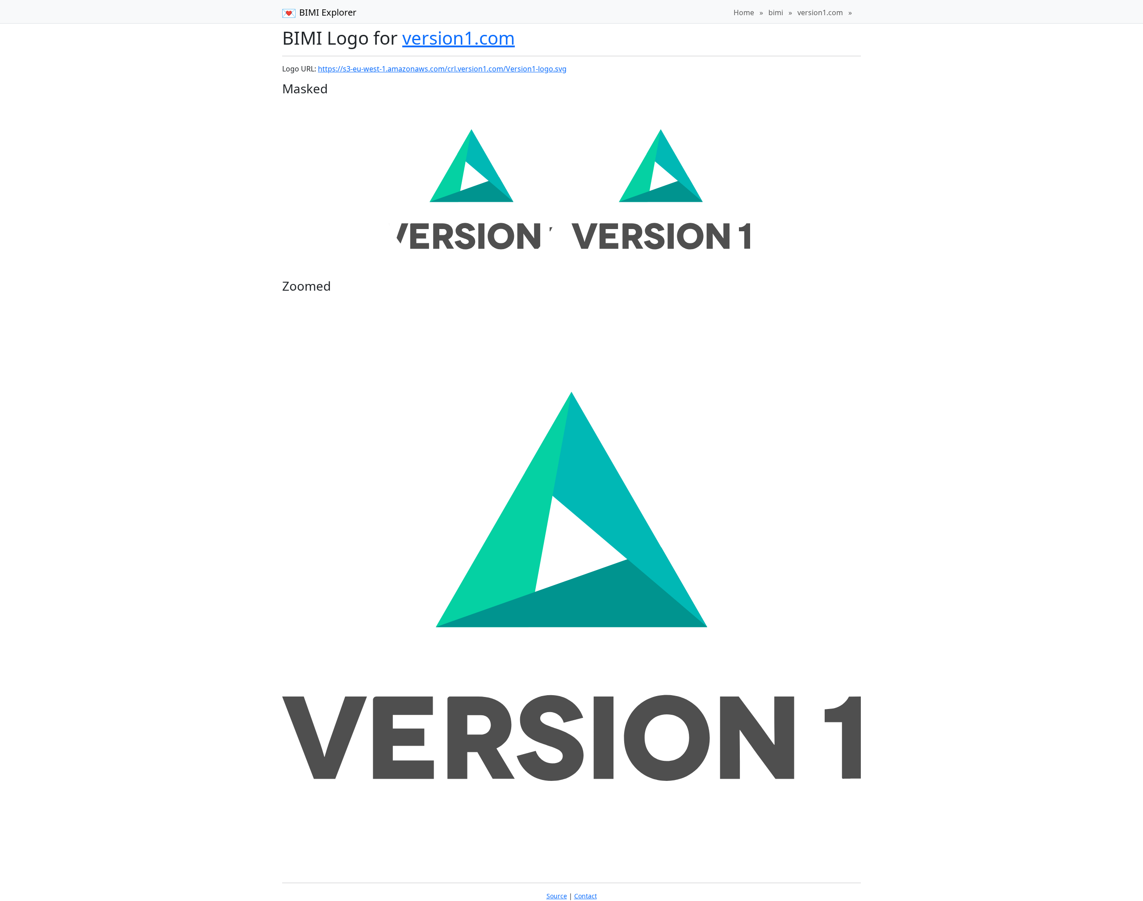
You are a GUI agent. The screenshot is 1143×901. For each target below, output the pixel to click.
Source (556, 896)
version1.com (820, 12)
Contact (585, 896)
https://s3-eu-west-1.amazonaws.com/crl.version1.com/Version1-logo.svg (442, 69)
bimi (775, 12)
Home (744, 12)
